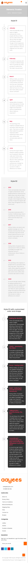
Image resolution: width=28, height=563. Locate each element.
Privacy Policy (5, 499)
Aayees (14, 558)
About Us (4, 496)
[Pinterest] (9, 548)
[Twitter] (5, 548)
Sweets (4, 525)
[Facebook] (2, 548)
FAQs (3, 510)
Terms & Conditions (7, 502)
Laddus (4, 523)
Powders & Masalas (7, 528)
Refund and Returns (7, 504)
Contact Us (5, 512)
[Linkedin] (12, 548)
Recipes (4, 515)
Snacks (4, 531)
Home (9, 13)
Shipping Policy (6, 507)
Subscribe (25, 543)
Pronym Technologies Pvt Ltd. (18, 560)
